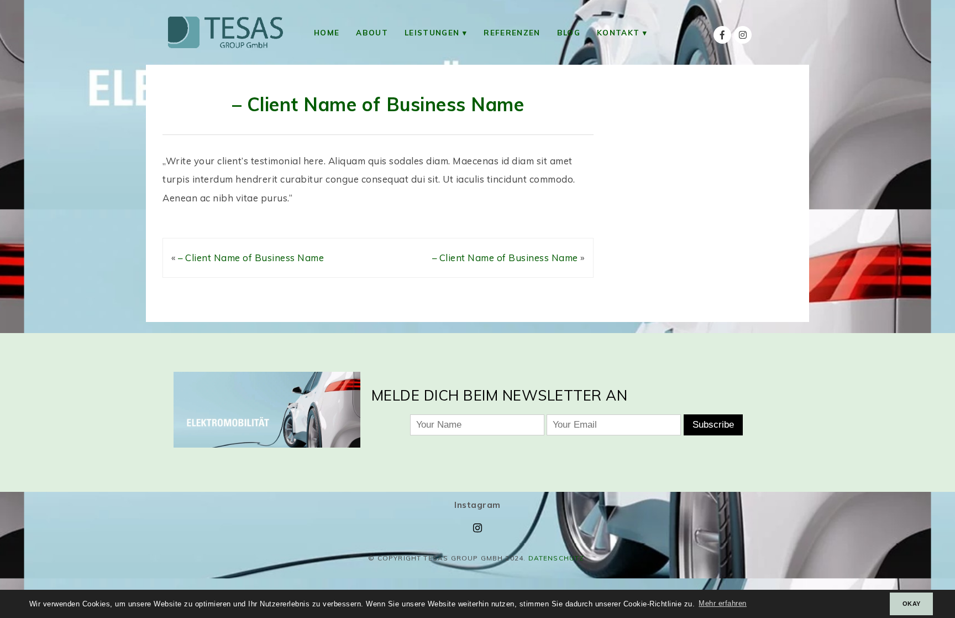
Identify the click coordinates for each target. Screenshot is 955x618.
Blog (568, 32)
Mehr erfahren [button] (723, 603)
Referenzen (512, 32)
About (372, 32)
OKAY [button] (911, 603)
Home (326, 32)
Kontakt (618, 32)
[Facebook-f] (722, 35)
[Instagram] (743, 35)
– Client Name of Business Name (378, 104)
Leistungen (432, 32)
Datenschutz (556, 558)
